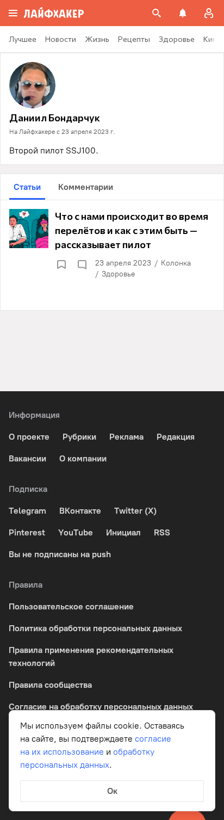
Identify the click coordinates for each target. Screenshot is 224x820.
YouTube (75, 532)
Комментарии (85, 187)
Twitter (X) (135, 510)
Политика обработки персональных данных (95, 628)
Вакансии (27, 458)
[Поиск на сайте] (157, 13)
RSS (162, 532)
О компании (83, 458)
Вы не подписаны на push (60, 554)
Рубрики (79, 436)
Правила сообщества (50, 685)
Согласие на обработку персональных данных (101, 706)
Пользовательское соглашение (71, 606)
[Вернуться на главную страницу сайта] (54, 13)
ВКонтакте (80, 510)
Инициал (123, 532)
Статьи (27, 187)
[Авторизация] (209, 13)
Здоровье (118, 274)
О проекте (29, 436)
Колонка (176, 263)
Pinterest (27, 532)
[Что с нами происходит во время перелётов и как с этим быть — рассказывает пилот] (112, 244)
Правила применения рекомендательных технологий (91, 656)
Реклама (126, 436)
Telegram (27, 510)
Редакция (176, 436)
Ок (112, 791)
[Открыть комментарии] (81, 264)
